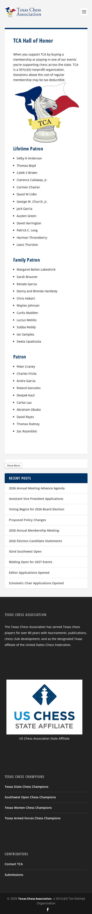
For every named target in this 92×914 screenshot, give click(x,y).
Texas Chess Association (35, 899)
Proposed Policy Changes (27, 520)
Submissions (14, 875)
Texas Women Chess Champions (28, 808)
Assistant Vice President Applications (36, 499)
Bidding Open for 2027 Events (30, 562)
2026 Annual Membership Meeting (34, 530)
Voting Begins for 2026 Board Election (36, 509)
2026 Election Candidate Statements (35, 541)
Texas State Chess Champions (26, 787)
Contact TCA (14, 864)
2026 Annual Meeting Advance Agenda (37, 488)
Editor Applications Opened (29, 573)
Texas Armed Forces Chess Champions (33, 818)
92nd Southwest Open (25, 551)
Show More (13, 465)
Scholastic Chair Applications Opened (36, 583)
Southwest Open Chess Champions (30, 797)
